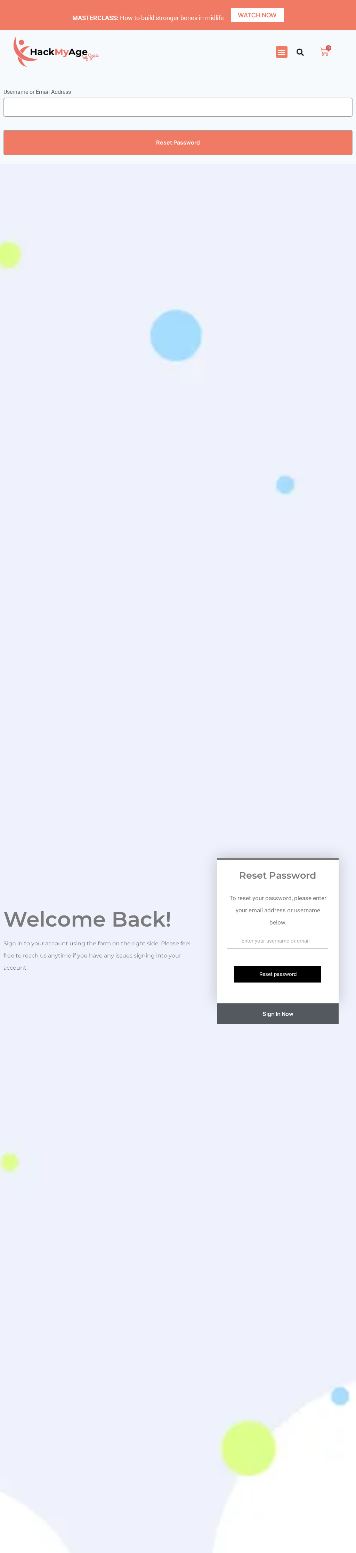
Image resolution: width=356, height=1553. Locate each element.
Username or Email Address (37, 92)
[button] (282, 52)
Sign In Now (277, 1014)
